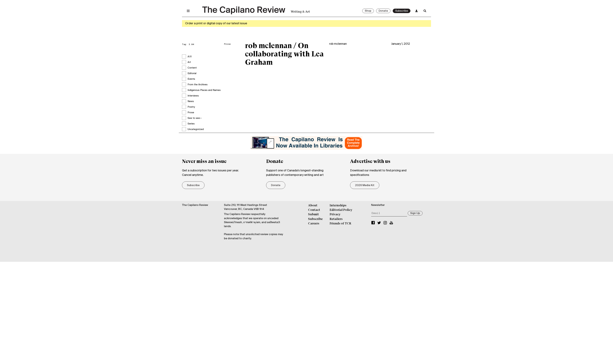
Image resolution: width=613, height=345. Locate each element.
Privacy (335, 214)
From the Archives (198, 84)
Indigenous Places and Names (204, 90)
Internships (338, 205)
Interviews (193, 96)
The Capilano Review (195, 205)
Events (191, 79)
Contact (314, 210)
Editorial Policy (341, 210)
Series (191, 124)
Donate (383, 11)
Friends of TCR (340, 223)
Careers (313, 223)
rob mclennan (338, 44)
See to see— (195, 118)
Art (189, 62)
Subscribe (401, 11)
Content (192, 68)
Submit (313, 214)
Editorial (192, 73)
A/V (190, 56)
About (312, 205)
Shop (368, 11)
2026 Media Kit (364, 185)
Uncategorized (196, 129)
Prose (191, 112)
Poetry (191, 107)
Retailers (336, 219)
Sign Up (415, 213)
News (191, 101)
